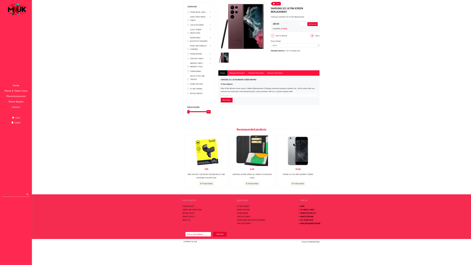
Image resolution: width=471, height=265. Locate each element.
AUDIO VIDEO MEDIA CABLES (197, 18)
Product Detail (207, 183)
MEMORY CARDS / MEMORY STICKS (196, 65)
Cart (17, 117)
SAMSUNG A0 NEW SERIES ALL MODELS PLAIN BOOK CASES (252, 176)
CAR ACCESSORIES (197, 25)
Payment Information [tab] (256, 73)
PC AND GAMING (196, 89)
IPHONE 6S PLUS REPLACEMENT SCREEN (298, 174)
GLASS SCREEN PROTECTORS (195, 31)
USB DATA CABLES (197, 58)
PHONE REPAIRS (196, 54)
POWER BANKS (195, 71)
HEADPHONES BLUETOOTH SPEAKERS (199, 39)
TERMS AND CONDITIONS (192, 210)
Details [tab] (222, 73)
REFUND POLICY (189, 213)
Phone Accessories (16, 96)
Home (16, 85)
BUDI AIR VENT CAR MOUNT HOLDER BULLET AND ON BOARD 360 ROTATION (206, 176)
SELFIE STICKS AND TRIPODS (197, 77)
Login (17, 122)
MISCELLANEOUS (196, 93)
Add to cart (312, 24)
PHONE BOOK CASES (198, 12)
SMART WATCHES (196, 84)
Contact (16, 107)
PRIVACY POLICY (189, 216)
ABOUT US (186, 220)
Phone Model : (276, 41)
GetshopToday (314, 242)
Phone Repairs (16, 101)
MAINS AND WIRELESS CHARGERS (198, 47)
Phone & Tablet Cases (15, 90)
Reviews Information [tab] (275, 73)
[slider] (188, 112)
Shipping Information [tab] (237, 73)
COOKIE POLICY (188, 206)
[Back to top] (466, 255)
